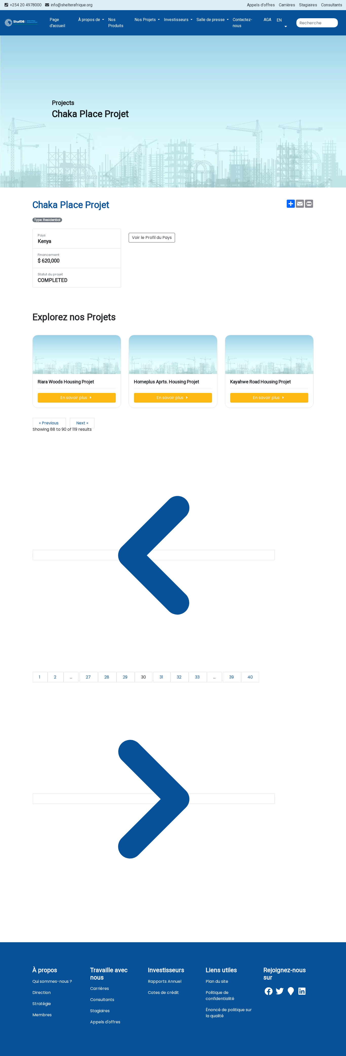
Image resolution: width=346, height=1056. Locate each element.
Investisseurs (176, 19)
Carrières (287, 5)
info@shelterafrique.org (71, 5)
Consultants (331, 5)
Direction (41, 992)
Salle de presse (211, 19)
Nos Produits (115, 22)
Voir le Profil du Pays (152, 237)
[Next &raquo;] (154, 799)
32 (179, 677)
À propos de (89, 19)
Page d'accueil (57, 22)
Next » (82, 423)
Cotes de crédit (163, 992)
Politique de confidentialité (220, 996)
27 (89, 677)
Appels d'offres (261, 5)
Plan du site (217, 981)
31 (162, 677)
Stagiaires (308, 5)
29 (125, 677)
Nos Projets (145, 19)
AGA (267, 19)
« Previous (49, 423)
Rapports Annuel (164, 981)
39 (232, 677)
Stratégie (41, 1004)
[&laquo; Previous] (154, 555)
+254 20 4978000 (26, 5)
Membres (42, 1015)
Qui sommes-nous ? (52, 981)
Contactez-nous (242, 22)
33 (198, 677)
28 (107, 677)
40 (250, 677)
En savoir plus (74, 398)
